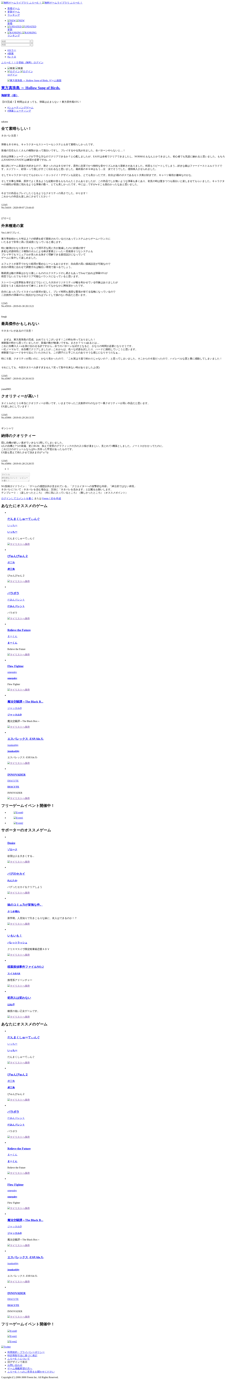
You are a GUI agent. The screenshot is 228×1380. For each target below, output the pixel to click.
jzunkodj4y (12, 745)
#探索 (10, 53)
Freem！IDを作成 (51, 498)
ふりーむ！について (18, 1358)
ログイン (38, 62)
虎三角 (11, 562)
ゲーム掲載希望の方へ (19, 1368)
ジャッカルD (14, 708)
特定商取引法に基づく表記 (22, 1355)
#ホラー (11, 50)
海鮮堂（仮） (10, 95)
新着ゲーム (13, 8)
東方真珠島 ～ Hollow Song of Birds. (30, 88)
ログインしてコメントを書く (17, 498)
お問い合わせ (14, 1365)
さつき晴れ (13, 911)
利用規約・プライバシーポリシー (26, 1352)
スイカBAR (13, 973)
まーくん (12, 636)
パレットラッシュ (17, 942)
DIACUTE (13, 780)
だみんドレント (16, 599)
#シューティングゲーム (20, 107)
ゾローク (12, 849)
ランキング (13, 15)
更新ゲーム (13, 11)
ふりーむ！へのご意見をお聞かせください (31, 1371)
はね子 (11, 1004)
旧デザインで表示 (17, 1362)
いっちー (12, 525)
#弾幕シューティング (19, 110)
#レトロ (11, 56)
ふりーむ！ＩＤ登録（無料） (17, 62)
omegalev (12, 672)
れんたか (12, 880)
